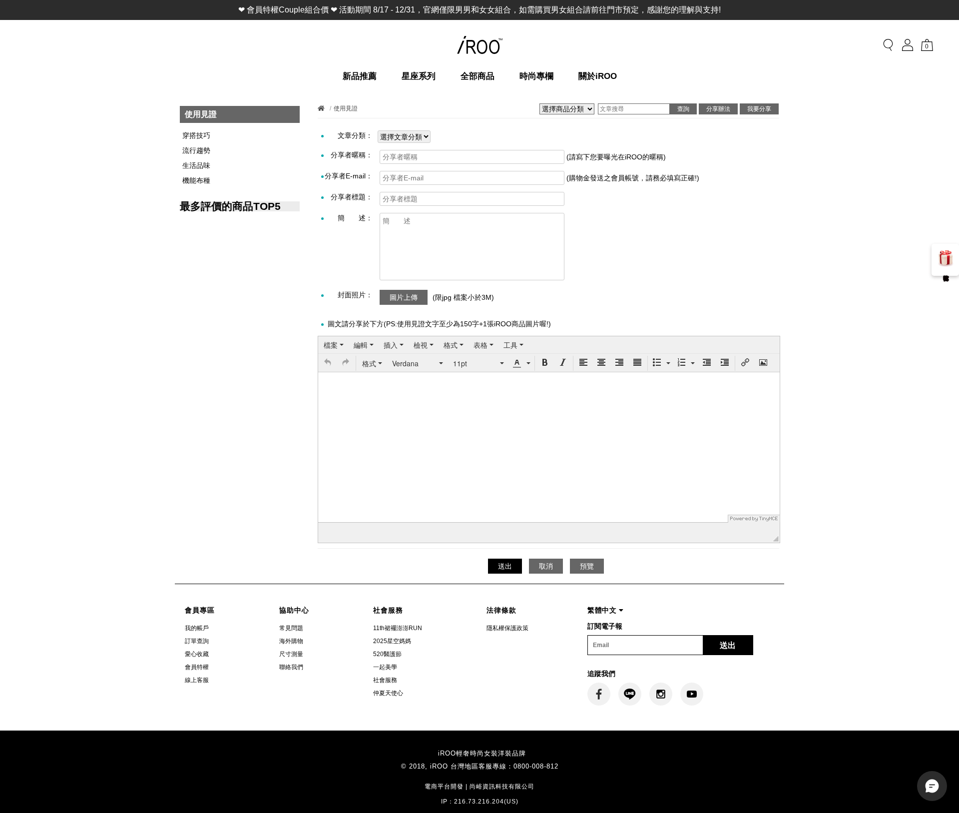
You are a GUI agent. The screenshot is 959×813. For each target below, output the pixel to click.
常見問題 (291, 628)
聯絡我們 (291, 667)
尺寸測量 (291, 654)
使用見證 (346, 108)
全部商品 (477, 76)
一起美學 (385, 667)
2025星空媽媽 (392, 641)
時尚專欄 (536, 76)
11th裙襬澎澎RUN (397, 628)
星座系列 (419, 76)
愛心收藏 (197, 654)
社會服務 (385, 680)
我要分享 (759, 108)
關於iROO (597, 76)
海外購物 (291, 641)
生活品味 (196, 165)
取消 (546, 566)
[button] (327, 363)
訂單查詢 (197, 641)
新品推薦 (360, 76)
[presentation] (334, 345)
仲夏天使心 (388, 693)
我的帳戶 (197, 628)
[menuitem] (333, 344)
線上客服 (197, 680)
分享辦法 (718, 108)
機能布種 (196, 180)
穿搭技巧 (196, 135)
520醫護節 (387, 654)
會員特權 (197, 667)
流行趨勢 (196, 150)
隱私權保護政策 (507, 628)
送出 (728, 645)
